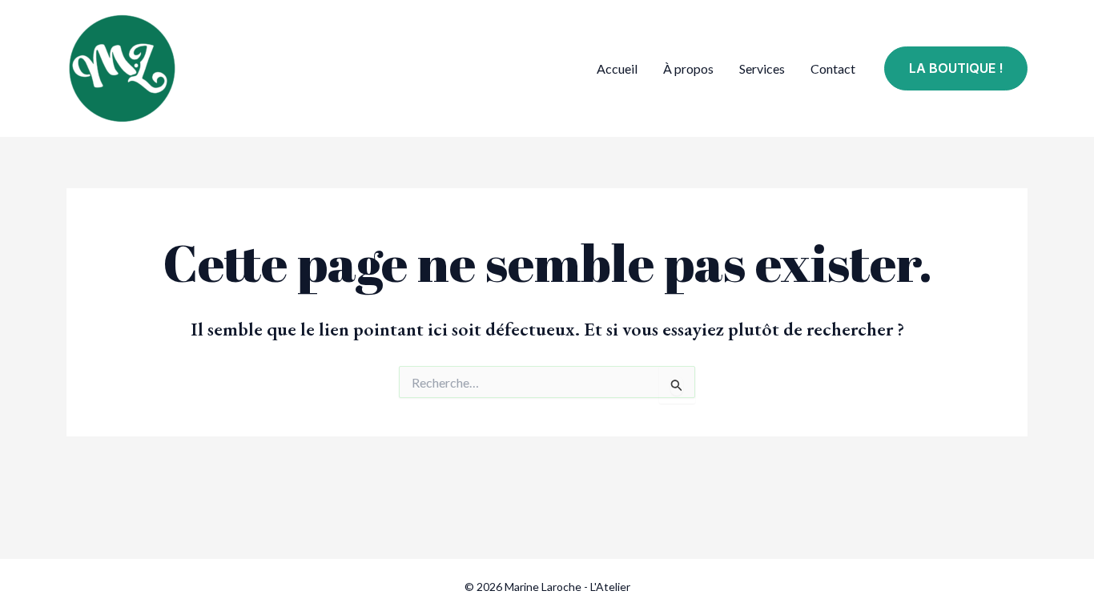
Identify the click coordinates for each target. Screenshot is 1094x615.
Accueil (617, 68)
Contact (832, 68)
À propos (688, 68)
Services (762, 68)
